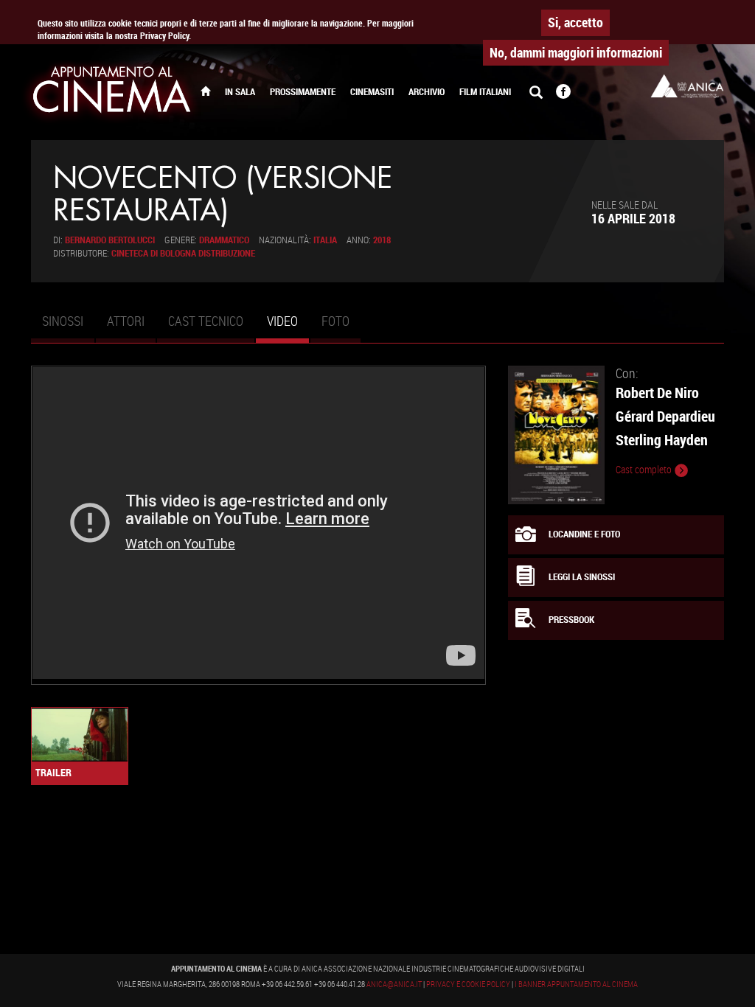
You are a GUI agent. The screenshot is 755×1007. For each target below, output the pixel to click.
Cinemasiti (372, 92)
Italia (325, 240)
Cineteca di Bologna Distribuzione (183, 253)
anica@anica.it (394, 984)
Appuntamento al (112, 92)
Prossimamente (302, 92)
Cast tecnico (205, 321)
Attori (126, 321)
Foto (335, 321)
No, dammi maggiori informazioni (576, 52)
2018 (382, 240)
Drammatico (224, 240)
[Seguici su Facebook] (563, 93)
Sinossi (62, 321)
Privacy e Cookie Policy (468, 984)
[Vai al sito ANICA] (687, 86)
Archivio (426, 92)
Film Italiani (485, 92)
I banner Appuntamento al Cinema (576, 984)
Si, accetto (575, 22)
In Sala (240, 92)
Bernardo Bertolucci (110, 240)
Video (288, 327)
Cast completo (645, 469)
